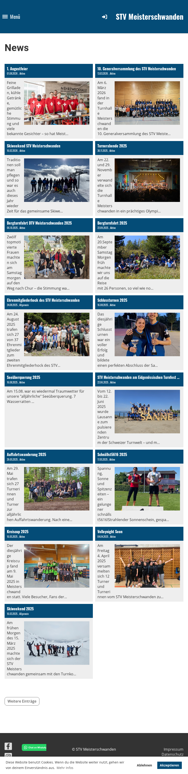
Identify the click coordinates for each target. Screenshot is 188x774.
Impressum (173, 749)
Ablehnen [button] (144, 765)
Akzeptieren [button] (169, 765)
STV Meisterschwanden (149, 16)
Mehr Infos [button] (65, 768)
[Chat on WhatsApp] (33, 748)
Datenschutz (172, 754)
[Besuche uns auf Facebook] (8, 747)
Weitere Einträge (22, 701)
